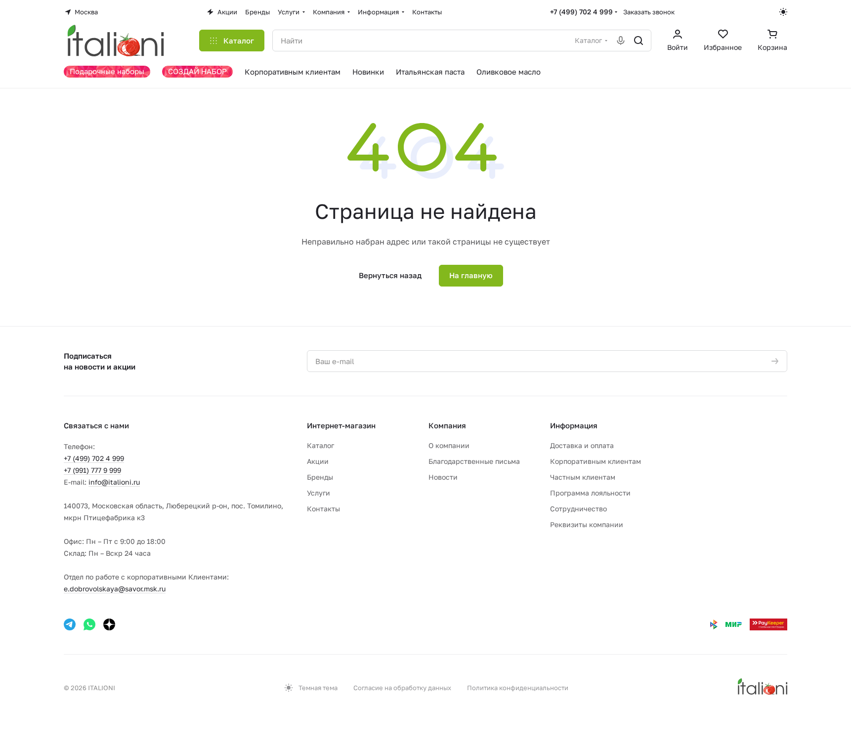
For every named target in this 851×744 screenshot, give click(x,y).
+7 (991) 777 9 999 (92, 470)
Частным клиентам (582, 477)
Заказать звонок (649, 12)
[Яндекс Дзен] (109, 624)
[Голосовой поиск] (621, 40)
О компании (448, 445)
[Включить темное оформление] (783, 12)
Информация (573, 425)
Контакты (323, 508)
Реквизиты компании (586, 524)
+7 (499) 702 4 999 (581, 11)
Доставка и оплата (582, 445)
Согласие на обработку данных (402, 688)
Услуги (318, 493)
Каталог (320, 445)
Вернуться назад (390, 275)
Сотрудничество (578, 508)
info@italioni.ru (114, 482)
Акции (318, 461)
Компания (447, 425)
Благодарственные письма (474, 461)
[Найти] (638, 40)
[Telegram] (70, 624)
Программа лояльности (590, 493)
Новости (443, 477)
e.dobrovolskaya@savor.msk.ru (115, 588)
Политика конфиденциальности (517, 688)
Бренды (320, 477)
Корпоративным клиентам (595, 461)
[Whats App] (89, 624)
